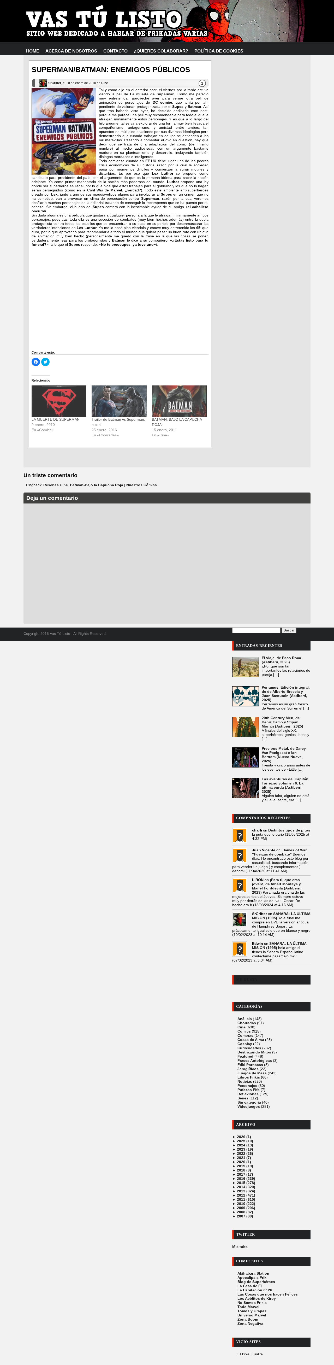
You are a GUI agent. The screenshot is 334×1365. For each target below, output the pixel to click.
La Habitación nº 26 (254, 1290)
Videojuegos (248, 1106)
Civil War (95, 190)
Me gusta (246, 980)
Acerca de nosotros (71, 51)
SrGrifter (54, 83)
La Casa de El (249, 1286)
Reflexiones (248, 1094)
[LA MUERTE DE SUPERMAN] (59, 401)
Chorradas (246, 1023)
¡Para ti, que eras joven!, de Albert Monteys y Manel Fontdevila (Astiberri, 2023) (276, 886)
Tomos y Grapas (251, 1311)
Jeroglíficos (248, 1069)
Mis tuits (240, 1247)
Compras (245, 1035)
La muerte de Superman (152, 94)
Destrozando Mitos (254, 1052)
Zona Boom (247, 1319)
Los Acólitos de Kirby (256, 1298)
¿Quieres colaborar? (161, 51)
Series (242, 1098)
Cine (104, 83)
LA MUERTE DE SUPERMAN (56, 419)
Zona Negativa (250, 1323)
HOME (32, 51)
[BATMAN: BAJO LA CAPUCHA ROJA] (179, 401)
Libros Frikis (248, 1077)
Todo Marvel (248, 1307)
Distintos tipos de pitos (289, 830)
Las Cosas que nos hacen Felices (267, 1294)
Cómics (244, 1031)
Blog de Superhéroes (256, 1282)
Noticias (244, 1081)
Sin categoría (249, 1102)
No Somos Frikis (252, 1302)
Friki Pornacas (250, 1065)
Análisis (244, 1019)
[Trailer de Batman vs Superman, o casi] (119, 401)
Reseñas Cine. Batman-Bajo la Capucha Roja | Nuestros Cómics (100, 485)
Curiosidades (249, 1048)
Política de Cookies (218, 51)
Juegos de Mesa (252, 1073)
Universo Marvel (251, 1315)
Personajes (247, 1085)
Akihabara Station (253, 1273)
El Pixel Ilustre (250, 1354)
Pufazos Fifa (248, 1090)
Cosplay (244, 1044)
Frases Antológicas (254, 1060)
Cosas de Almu (250, 1040)
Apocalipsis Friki (252, 1277)
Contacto (115, 51)
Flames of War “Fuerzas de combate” (279, 852)
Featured (245, 1056)
